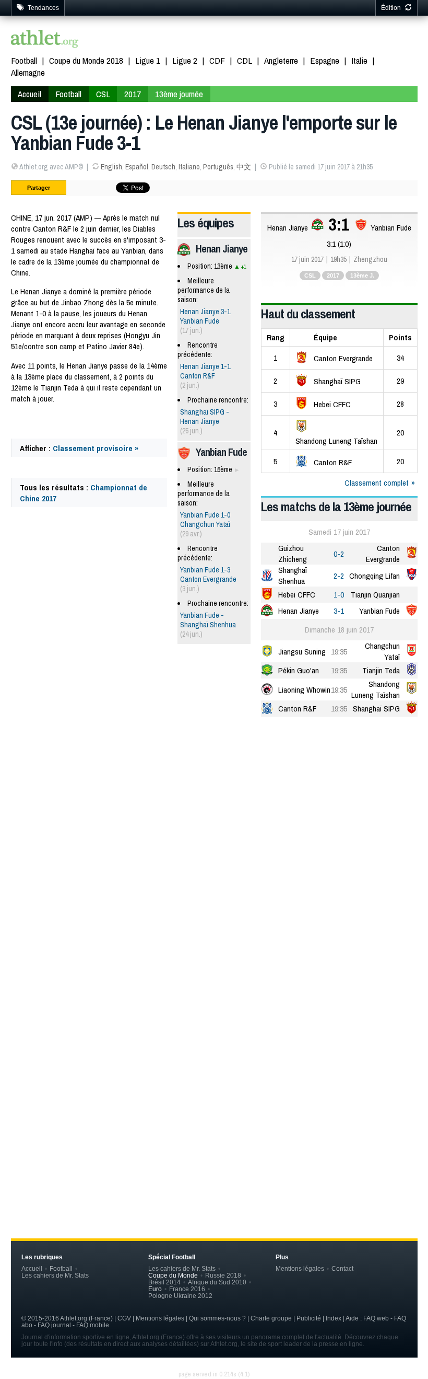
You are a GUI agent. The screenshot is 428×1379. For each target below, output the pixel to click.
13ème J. (362, 275)
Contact (342, 1268)
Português (218, 166)
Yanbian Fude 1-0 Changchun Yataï (205, 519)
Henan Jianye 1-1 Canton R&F (205, 371)
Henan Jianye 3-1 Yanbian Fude (205, 316)
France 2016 (187, 1288)
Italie (359, 60)
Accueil (29, 94)
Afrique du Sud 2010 (217, 1282)
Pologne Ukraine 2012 (180, 1295)
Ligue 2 (184, 60)
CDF (217, 60)
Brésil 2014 (164, 1282)
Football (24, 60)
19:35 (339, 651)
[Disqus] (214, 1042)
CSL (103, 94)
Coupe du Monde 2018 (86, 60)
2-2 (339, 575)
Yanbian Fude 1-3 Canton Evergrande (208, 574)
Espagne (324, 60)
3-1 (339, 610)
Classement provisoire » (95, 448)
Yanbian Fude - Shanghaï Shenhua (208, 620)
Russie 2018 (223, 1275)
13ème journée (179, 94)
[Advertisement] (214, 806)
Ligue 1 (147, 60)
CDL (244, 60)
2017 (132, 94)
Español (136, 166)
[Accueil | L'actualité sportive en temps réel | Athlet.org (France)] (45, 40)
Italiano (189, 166)
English (111, 166)
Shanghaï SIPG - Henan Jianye (204, 416)
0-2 (339, 553)
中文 (243, 166)
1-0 (339, 594)
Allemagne (28, 72)
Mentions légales (300, 1268)
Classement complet (376, 482)
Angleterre (281, 60)
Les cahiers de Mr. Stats (55, 1275)
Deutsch (163, 166)
